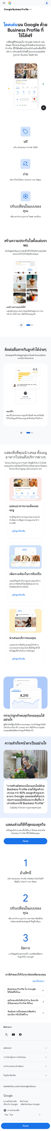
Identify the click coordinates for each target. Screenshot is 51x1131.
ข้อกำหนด (24, 1101)
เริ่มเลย (26, 1126)
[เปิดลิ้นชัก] (4, 3)
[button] (43, 107)
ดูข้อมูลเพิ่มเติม (18, 531)
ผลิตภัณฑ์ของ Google (30, 1104)
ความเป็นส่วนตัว (10, 1101)
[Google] (8, 1096)
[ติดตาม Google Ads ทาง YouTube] (13, 1035)
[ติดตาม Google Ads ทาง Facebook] (20, 1035)
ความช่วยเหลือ (13, 1110)
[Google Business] (9, 3)
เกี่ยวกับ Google (10, 1104)
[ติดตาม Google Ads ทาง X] (6, 1035)
